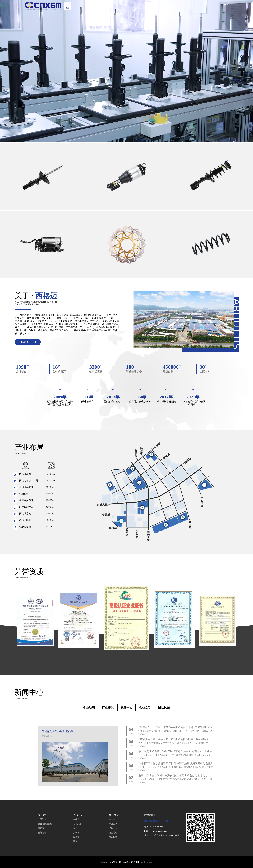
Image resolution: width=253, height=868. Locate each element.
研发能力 (42, 828)
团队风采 (164, 707)
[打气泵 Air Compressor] (42, 244)
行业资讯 (108, 707)
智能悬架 (77, 824)
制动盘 (76, 837)
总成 (75, 828)
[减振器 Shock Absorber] (42, 176)
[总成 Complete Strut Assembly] (211, 176)
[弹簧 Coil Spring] (211, 244)
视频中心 (126, 707)
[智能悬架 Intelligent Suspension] (126, 176)
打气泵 (76, 832)
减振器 (76, 819)
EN (226, 5)
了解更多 (23, 342)
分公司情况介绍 (45, 824)
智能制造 (42, 832)
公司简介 (42, 819)
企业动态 (89, 707)
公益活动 (145, 707)
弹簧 (75, 841)
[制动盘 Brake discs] (126, 244)
